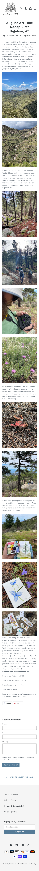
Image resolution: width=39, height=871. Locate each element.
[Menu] (35, 8)
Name (4, 724)
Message (5, 742)
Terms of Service (11, 794)
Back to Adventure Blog (21, 777)
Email (4, 733)
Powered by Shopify (29, 864)
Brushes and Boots (15, 864)
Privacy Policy (10, 800)
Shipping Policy (10, 812)
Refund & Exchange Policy (15, 806)
